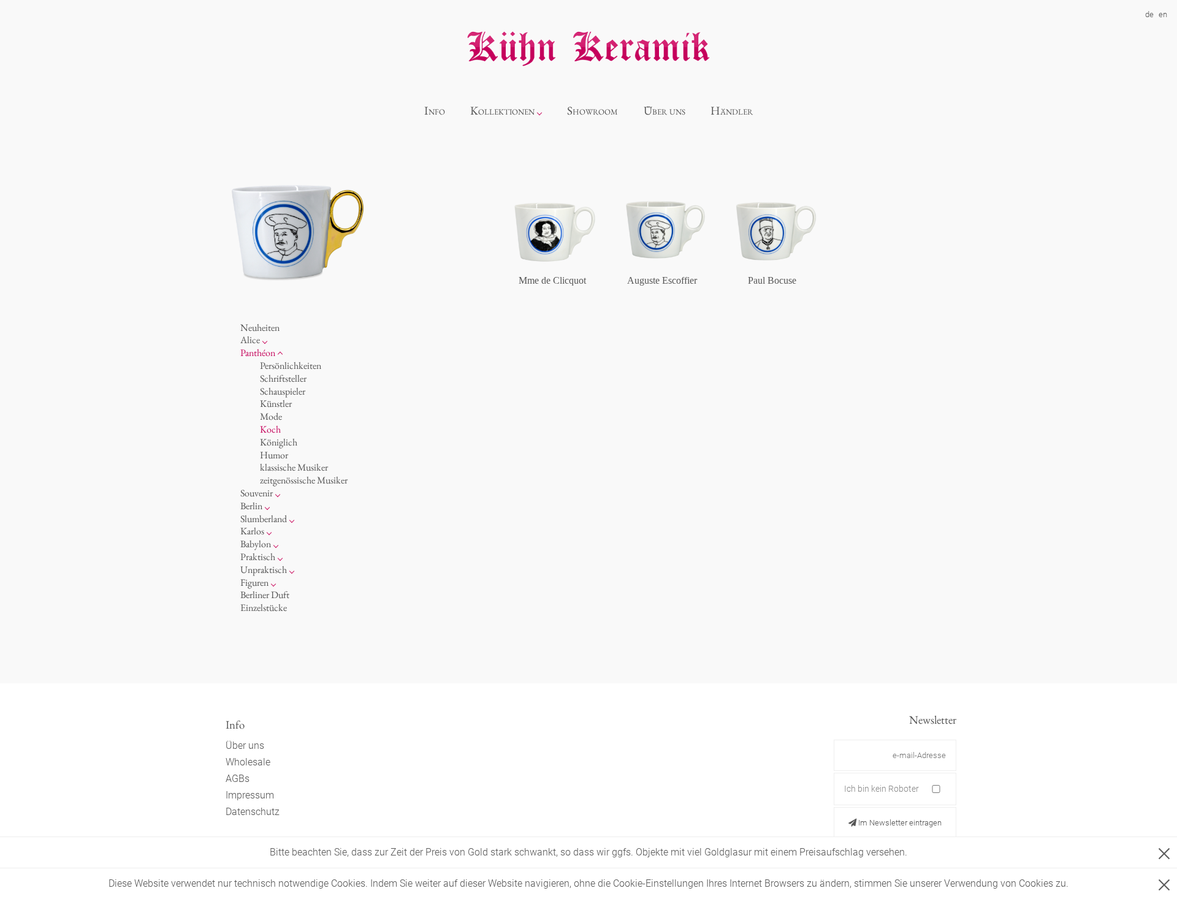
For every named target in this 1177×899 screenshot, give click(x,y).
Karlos (252, 531)
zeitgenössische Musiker (304, 480)
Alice (250, 339)
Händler (731, 110)
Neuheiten (260, 327)
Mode (271, 416)
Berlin (251, 505)
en (1163, 14)
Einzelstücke (263, 607)
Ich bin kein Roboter (881, 789)
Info (434, 110)
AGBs (237, 778)
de (1149, 14)
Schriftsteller (283, 378)
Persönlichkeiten (290, 365)
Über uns (664, 110)
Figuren (254, 582)
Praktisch (257, 556)
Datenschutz (253, 811)
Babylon (255, 543)
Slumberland (263, 518)
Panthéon (257, 352)
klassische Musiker (294, 467)
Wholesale (248, 762)
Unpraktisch (263, 569)
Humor (274, 455)
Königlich (278, 442)
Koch (270, 429)
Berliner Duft (264, 594)
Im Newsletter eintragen (899, 822)
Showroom (592, 110)
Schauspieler (282, 391)
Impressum (250, 795)
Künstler (276, 403)
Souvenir (256, 493)
